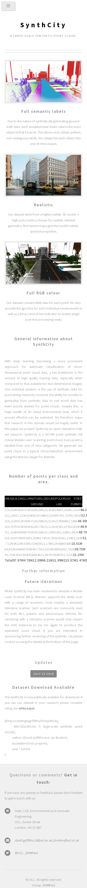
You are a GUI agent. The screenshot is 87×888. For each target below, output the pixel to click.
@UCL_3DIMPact (26, 853)
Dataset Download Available (43, 687)
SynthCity (43, 24)
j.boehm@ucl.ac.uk (66, 840)
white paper (27, 708)
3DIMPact (48, 885)
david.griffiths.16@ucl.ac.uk (33, 840)
